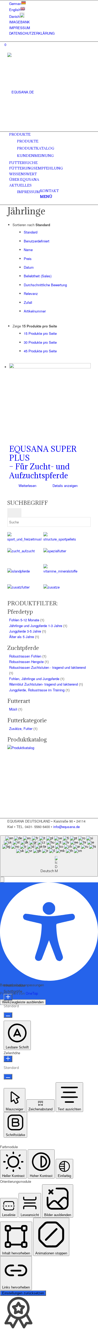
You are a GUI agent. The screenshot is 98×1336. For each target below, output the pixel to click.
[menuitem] (50, 3)
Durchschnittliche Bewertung (45, 284)
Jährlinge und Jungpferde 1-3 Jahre (35, 625)
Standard (30, 232)
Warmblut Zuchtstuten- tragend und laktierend (43, 684)
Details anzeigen (64, 485)
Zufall (28, 302)
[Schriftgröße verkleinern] (8, 1015)
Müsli (13, 709)
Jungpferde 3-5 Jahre (25, 631)
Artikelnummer (35, 311)
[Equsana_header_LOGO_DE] (46, 91)
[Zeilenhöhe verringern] (8, 1076)
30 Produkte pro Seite (40, 342)
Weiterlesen (27, 485)
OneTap (32, 993)
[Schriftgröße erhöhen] (8, 997)
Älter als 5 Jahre (21, 636)
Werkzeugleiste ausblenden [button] (23, 1002)
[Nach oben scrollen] (1, 832)
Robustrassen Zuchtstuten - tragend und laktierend (47, 667)
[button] (2, 879)
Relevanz (31, 293)
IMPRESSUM (19, 27)
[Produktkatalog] (43, 747)
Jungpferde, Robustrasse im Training (37, 689)
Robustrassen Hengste (26, 661)
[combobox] (49, 856)
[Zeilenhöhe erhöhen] (8, 1059)
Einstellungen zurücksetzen (23, 1293)
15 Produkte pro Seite (40, 333)
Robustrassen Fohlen (25, 656)
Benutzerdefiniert (36, 240)
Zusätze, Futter (20, 728)
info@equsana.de (66, 826)
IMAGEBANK (19, 21)
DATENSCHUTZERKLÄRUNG (32, 33)
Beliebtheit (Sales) (37, 275)
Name (28, 249)
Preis (28, 258)
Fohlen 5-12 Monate (24, 619)
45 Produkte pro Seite (40, 350)
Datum (29, 267)
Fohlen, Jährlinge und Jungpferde (34, 678)
